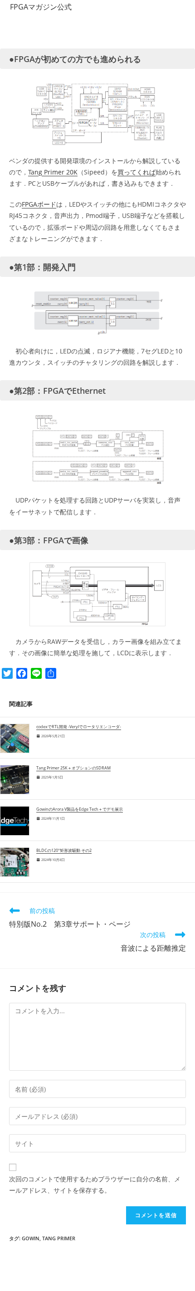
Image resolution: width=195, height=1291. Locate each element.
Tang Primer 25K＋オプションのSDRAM (73, 768)
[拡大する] (124, 92)
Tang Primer (58, 1238)
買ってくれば (136, 172)
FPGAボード (39, 204)
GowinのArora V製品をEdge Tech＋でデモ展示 (79, 809)
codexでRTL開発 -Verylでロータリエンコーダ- (78, 727)
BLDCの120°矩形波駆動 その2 (64, 850)
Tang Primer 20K (53, 172)
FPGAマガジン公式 (41, 7)
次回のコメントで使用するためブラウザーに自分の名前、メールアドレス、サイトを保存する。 (94, 1184)
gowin (30, 1238)
